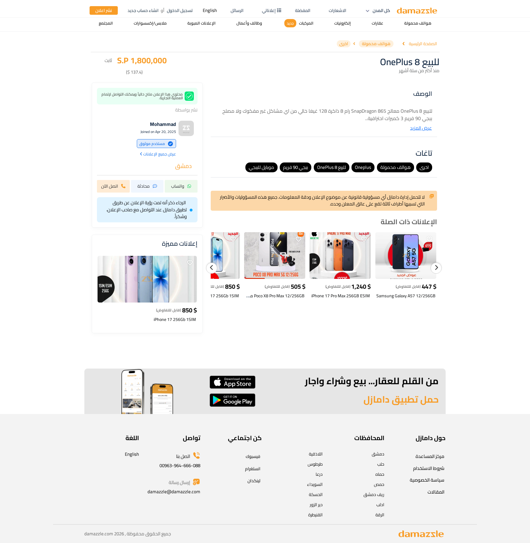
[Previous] (211, 268)
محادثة (143, 186)
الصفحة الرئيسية (423, 44)
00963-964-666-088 (179, 465)
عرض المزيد (421, 128)
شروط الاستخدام (428, 468)
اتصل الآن (109, 186)
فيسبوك (253, 456)
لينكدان (254, 481)
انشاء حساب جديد (143, 10)
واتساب (177, 186)
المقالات (436, 491)
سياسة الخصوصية (427, 479)
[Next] (436, 268)
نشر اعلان (103, 10)
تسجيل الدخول (180, 10)
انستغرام (252, 469)
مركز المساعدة (430, 456)
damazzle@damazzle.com (174, 491)
